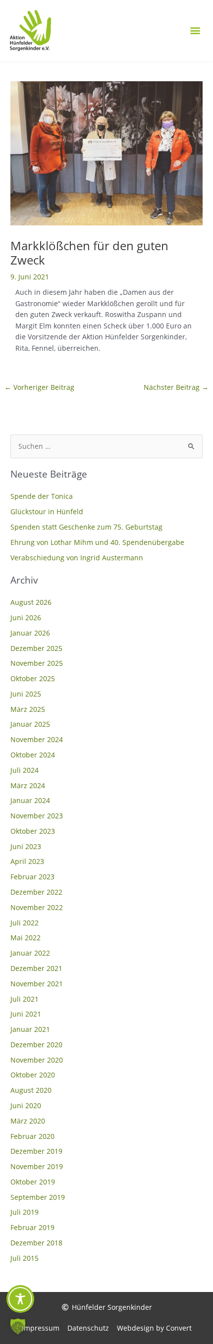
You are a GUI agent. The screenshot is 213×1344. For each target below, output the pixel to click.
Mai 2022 (25, 937)
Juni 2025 (25, 694)
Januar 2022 (30, 953)
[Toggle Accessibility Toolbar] (20, 1299)
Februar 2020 (32, 1136)
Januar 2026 (30, 633)
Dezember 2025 (36, 648)
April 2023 (27, 861)
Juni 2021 (25, 1014)
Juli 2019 (24, 1212)
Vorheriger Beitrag (39, 387)
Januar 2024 (30, 800)
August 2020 (31, 1090)
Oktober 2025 (32, 678)
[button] (195, 30)
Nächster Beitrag (176, 387)
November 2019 (36, 1166)
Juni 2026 (25, 617)
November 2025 (36, 663)
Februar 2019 (32, 1227)
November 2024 (36, 739)
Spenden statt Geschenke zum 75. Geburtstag (86, 527)
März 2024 (27, 785)
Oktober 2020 (32, 1074)
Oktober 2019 (32, 1181)
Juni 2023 (25, 846)
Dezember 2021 (36, 968)
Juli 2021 (24, 999)
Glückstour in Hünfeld (46, 511)
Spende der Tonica (41, 496)
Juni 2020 (25, 1105)
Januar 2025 (30, 724)
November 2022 (36, 907)
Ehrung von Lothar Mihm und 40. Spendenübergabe (97, 542)
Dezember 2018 (36, 1242)
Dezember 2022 (36, 892)
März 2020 (27, 1121)
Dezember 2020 (36, 1044)
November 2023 (36, 815)
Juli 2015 (24, 1258)
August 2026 (31, 602)
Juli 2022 (24, 922)
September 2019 (37, 1197)
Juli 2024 (24, 770)
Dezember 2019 (36, 1151)
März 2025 (27, 709)
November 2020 (36, 1060)
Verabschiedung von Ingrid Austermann (76, 557)
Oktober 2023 (32, 831)
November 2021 (36, 983)
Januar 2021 (30, 1029)
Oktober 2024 (32, 754)
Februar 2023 (32, 876)
